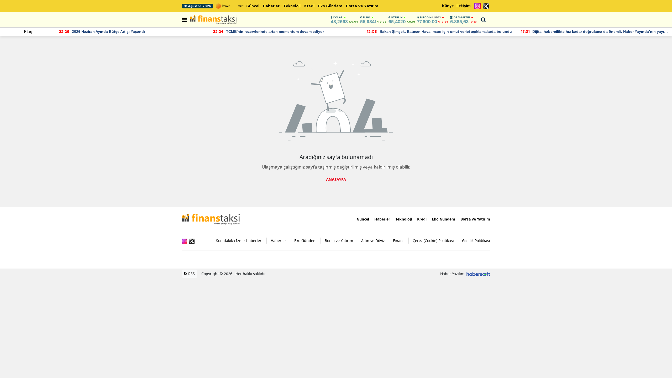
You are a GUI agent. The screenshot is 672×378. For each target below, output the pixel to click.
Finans (399, 240)
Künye (448, 6)
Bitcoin (430, 17)
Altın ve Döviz (373, 240)
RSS (191, 273)
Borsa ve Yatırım (362, 6)
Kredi (309, 6)
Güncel (252, 6)
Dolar (338, 17)
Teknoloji (292, 6)
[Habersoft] (478, 273)
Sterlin (396, 17)
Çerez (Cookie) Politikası (433, 240)
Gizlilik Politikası (476, 240)
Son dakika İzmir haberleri (239, 240)
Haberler (271, 6)
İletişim (463, 6)
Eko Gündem (330, 6)
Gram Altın (462, 17)
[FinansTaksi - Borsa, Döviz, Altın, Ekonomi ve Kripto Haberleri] (211, 219)
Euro (366, 17)
